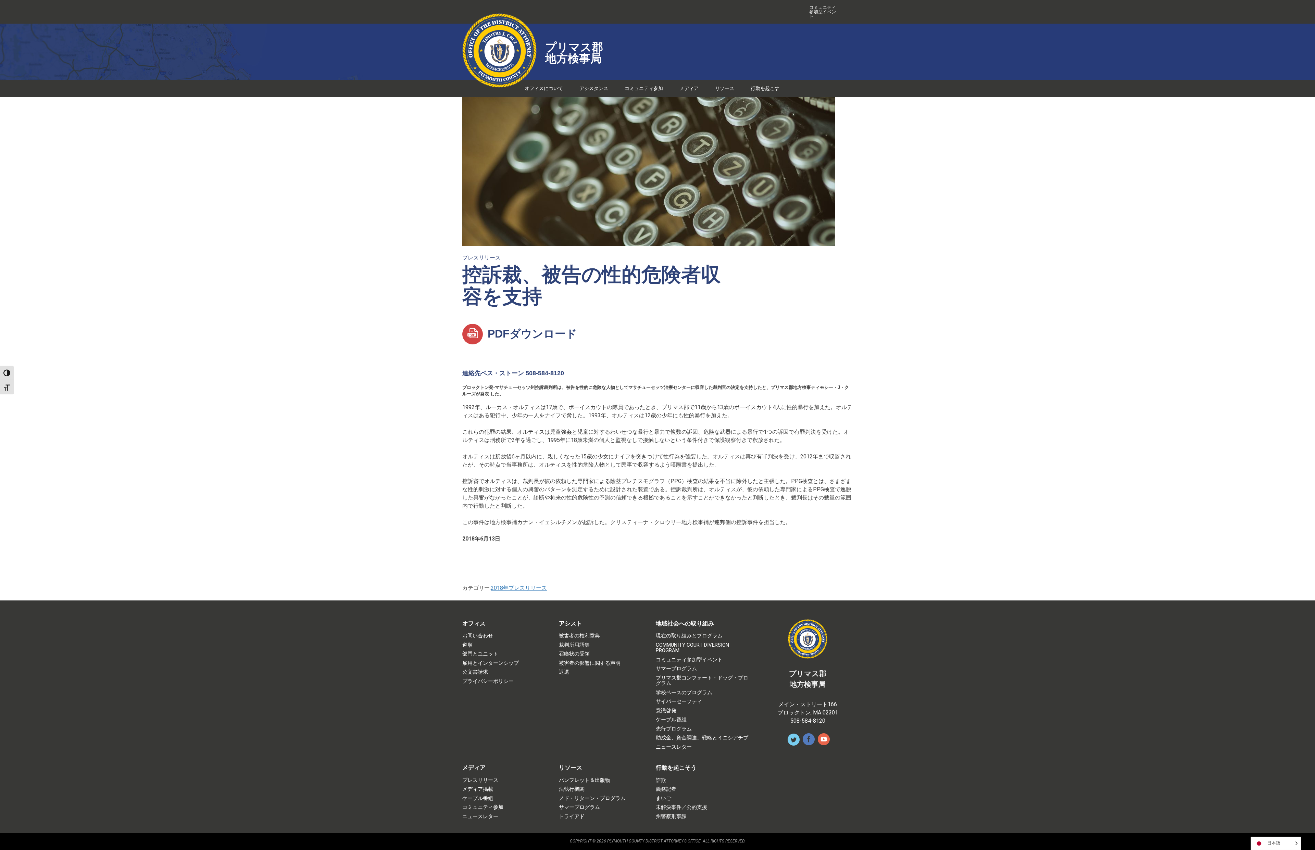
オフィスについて (544, 88)
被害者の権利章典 (579, 636)
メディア (689, 88)
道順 (467, 645)
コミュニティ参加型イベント (822, 12)
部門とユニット (480, 654)
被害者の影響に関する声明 (590, 663)
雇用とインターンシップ (490, 663)
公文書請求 (475, 672)
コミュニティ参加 (644, 88)
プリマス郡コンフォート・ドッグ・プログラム (702, 680)
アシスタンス (593, 88)
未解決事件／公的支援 (681, 807)
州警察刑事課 (671, 817)
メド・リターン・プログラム (592, 798)
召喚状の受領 (574, 654)
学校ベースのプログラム (684, 693)
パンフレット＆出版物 (584, 780)
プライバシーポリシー (488, 681)
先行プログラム (674, 729)
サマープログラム (676, 669)
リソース (724, 88)
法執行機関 (572, 789)
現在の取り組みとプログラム (689, 636)
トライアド (572, 817)
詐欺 (661, 780)
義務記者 (666, 789)
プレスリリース (481, 257)
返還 (564, 672)
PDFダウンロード (531, 334)
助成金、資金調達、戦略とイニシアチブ (702, 738)
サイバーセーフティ (679, 702)
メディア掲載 (477, 789)
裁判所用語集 (574, 645)
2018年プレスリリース (519, 588)
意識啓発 (666, 711)
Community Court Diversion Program (692, 648)
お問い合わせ (477, 636)
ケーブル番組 (671, 720)
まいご (663, 798)
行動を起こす (765, 88)
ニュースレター (674, 747)
